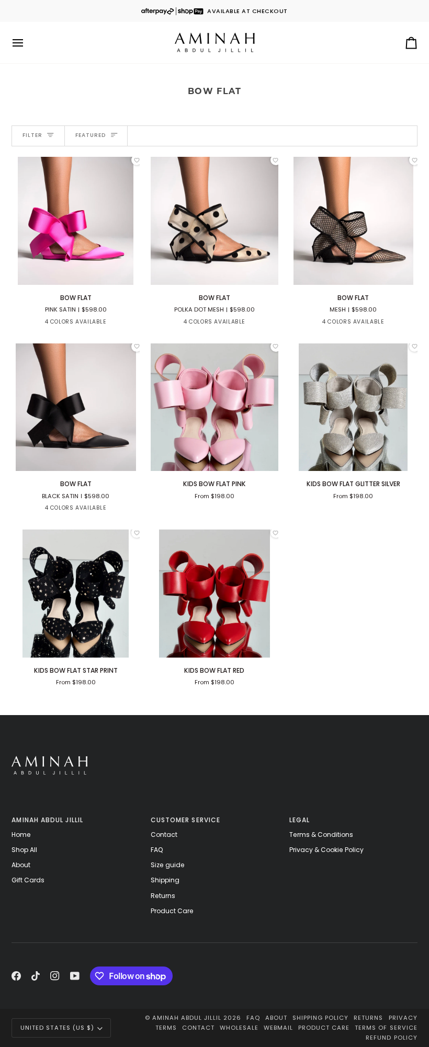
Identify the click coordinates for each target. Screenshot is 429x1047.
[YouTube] (75, 976)
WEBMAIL (278, 1027)
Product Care (172, 910)
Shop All (24, 849)
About (21, 864)
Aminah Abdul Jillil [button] (47, 819)
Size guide (168, 864)
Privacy (403, 1018)
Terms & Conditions (321, 834)
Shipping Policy (320, 1018)
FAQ (157, 849)
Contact (164, 834)
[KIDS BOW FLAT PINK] (215, 407)
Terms (166, 1027)
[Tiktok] (35, 976)
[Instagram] (55, 976)
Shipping (165, 880)
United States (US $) (57, 1027)
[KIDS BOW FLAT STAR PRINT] (76, 594)
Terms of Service (386, 1027)
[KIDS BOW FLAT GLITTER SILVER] (353, 407)
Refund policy (391, 1037)
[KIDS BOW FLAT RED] (215, 594)
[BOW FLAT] (76, 221)
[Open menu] (27, 42)
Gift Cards (28, 880)
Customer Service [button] (185, 819)
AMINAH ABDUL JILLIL (186, 1018)
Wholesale (239, 1027)
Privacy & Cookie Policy (326, 849)
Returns (163, 895)
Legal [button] (299, 819)
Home (21, 834)
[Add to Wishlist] (136, 159)
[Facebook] (16, 976)
